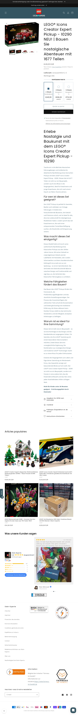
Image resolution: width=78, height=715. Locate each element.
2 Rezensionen (43, 589)
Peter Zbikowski (44, 587)
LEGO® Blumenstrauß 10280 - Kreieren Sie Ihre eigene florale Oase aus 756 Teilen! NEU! (20, 520)
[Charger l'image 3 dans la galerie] (25, 52)
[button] (6, 13)
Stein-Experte (30, 710)
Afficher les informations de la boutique (58, 123)
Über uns (7, 656)
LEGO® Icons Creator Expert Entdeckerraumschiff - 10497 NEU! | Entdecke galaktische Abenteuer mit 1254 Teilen (56, 473)
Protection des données (12, 619)
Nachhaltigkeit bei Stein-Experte (15, 660)
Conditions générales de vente (14, 628)
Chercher (7, 611)
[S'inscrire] (37, 694)
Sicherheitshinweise (11, 645)
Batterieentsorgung (11, 636)
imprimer (7, 615)
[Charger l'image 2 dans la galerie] (18, 52)
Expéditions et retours (11, 632)
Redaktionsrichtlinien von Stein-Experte (15, 650)
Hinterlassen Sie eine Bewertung (15, 575)
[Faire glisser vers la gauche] (7, 52)
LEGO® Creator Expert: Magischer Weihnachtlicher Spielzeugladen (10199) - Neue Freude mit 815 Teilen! (21, 473)
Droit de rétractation (11, 624)
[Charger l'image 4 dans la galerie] (31, 52)
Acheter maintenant (58, 112)
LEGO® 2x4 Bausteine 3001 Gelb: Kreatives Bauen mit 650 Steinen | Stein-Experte (55, 520)
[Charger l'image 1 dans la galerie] (12, 52)
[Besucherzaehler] (39, 596)
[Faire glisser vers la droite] (37, 52)
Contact (7, 641)
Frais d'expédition (57, 67)
